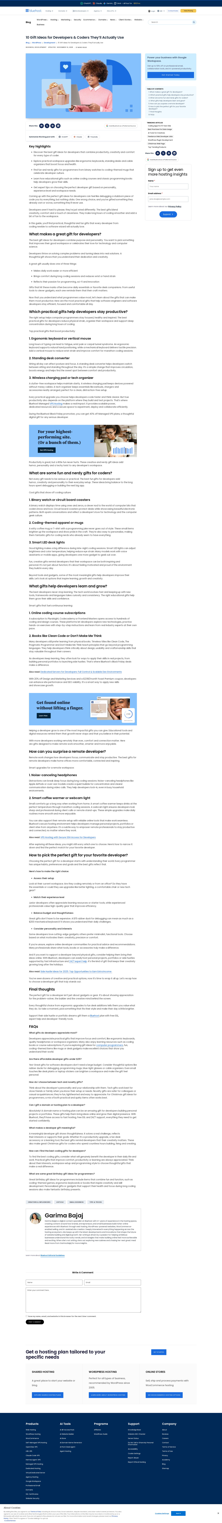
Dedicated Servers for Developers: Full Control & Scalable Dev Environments (81, 671)
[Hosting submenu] (58, 19)
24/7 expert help (78, 961)
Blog (28, 22)
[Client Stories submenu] (131, 19)
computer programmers (109, 1045)
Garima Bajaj (64, 1215)
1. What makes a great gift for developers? (166, 92)
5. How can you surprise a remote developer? (167, 103)
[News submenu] (116, 19)
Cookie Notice (9, 1521)
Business (30, 47)
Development (49, 43)
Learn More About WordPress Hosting (108, 1395)
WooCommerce (155, 1385)
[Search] (194, 22)
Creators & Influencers (39, 1202)
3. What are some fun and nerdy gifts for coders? (168, 98)
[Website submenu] (142, 19)
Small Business (77, 1202)
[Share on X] (47, 126)
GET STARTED (159, 1352)
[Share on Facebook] (41, 126)
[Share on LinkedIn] (58, 126)
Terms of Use (36, 1512)
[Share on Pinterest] (52, 126)
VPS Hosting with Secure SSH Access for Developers (68, 837)
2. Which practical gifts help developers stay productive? (171, 95)
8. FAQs (152, 114)
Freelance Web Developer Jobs (160, 136)
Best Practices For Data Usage (160, 129)
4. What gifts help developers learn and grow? (167, 101)
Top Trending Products (157, 147)
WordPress (36, 43)
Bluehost (94, 1015)
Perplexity (94, 137)
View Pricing (188, 11)
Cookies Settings (162, 1513)
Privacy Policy (174, 206)
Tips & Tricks (96, 1202)
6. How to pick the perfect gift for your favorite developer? (167, 107)
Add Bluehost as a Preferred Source (122, 126)
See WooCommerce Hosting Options (164, 1395)
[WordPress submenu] (47, 19)
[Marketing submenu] (71, 19)
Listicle (60, 1202)
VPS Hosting (56, 403)
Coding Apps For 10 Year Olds (159, 126)
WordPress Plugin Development (160, 140)
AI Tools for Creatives (156, 133)
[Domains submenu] (107, 19)
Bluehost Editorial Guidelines (53, 1255)
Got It (178, 1513)
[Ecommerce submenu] (95, 19)
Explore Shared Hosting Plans (47, 1395)
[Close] (218, 1513)
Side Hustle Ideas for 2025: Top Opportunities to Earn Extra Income (76, 971)
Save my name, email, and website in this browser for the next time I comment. (62, 1316)
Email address (155, 193)
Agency (97, 11)
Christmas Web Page (156, 143)
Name (151, 181)
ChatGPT (65, 137)
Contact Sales (173, 11)
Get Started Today (171, 75)
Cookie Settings (134, 1453)
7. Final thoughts (155, 112)
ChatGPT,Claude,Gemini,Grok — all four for (112, 3)
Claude (79, 137)
